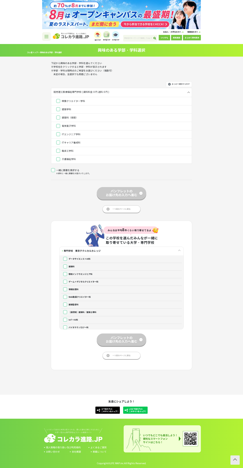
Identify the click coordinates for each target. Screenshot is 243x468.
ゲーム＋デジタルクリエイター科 (83, 282)
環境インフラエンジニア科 (80, 274)
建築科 (71, 266)
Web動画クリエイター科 (79, 297)
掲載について (100, 451)
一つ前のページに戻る (121, 209)
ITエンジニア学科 (70, 134)
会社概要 (76, 451)
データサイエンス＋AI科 (79, 259)
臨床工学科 (67, 151)
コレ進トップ (32, 52)
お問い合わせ (53, 451)
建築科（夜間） (69, 117)
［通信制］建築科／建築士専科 (82, 312)
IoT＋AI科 (73, 320)
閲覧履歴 (176, 38)
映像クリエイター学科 (73, 101)
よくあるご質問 (98, 447)
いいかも (164, 38)
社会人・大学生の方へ (172, 32)
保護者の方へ (192, 32)
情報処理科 (73, 289)
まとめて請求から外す (181, 84)
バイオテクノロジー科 (78, 327)
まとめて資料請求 (192, 38)
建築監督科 (73, 304)
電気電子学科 (68, 126)
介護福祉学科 (68, 159)
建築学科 (66, 109)
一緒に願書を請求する (67, 170)
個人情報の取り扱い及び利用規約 (63, 447)
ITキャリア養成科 (70, 142)
